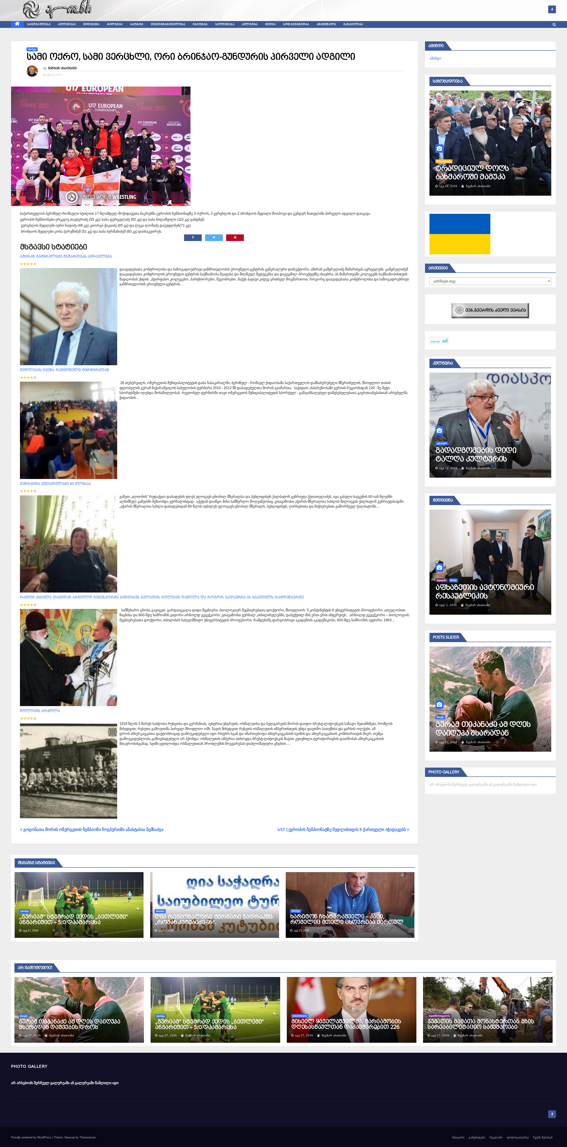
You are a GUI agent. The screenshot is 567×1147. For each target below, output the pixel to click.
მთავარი (458, 1137)
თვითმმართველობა (168, 24)
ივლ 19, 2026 (481, 468)
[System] (490, 310)
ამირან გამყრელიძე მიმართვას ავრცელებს (66, 256)
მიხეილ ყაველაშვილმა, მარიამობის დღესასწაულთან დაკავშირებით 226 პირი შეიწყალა (346, 1027)
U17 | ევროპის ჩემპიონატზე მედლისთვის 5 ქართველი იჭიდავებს (342, 829)
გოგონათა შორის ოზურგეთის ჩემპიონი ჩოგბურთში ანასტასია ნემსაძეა (92, 829)
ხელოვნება (225, 24)
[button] (554, 24)
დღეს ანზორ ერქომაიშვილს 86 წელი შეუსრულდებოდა (501, 177)
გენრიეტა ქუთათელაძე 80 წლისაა (55, 484)
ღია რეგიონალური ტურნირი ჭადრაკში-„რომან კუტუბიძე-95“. (214, 919)
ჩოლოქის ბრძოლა (40, 711)
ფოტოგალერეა (518, 1137)
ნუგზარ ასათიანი (62, 68)
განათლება (353, 24)
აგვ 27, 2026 (496, 742)
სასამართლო (491, 717)
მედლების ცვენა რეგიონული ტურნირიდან (64, 370)
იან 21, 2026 (488, 605)
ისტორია (200, 24)
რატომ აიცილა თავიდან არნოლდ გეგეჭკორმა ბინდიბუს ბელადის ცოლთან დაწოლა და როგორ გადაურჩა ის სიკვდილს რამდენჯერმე (162, 597)
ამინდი (435, 58)
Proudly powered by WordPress (31, 1137)
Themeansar (87, 1137)
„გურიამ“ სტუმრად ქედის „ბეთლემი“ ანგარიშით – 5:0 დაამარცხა (73, 919)
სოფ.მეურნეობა (296, 24)
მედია (270, 24)
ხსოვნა (23, 1016)
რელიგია (115, 24)
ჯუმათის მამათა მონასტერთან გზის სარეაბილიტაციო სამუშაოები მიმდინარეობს (480, 1027)
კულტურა (250, 24)
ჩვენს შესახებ (543, 1137)
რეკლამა (496, 1137)
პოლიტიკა (67, 24)
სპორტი (136, 24)
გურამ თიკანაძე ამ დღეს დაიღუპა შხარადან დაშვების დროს (69, 1024)
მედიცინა (91, 24)
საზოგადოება (39, 24)
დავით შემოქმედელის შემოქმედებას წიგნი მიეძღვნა (511, 459)
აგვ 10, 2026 (468, 186)
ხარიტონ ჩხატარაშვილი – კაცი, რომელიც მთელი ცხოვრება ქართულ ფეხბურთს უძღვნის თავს (346, 922)
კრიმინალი (326, 24)
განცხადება (477, 1137)
